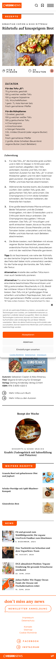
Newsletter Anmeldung (28, 608)
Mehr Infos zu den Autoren (22, 398)
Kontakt (28, 626)
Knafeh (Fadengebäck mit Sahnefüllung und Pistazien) (28, 453)
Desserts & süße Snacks (28, 449)
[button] (52, 305)
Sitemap (28, 629)
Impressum (41, 355)
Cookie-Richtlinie (17, 355)
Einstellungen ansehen (28, 349)
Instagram (31, 647)
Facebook (31, 641)
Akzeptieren (28, 334)
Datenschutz (30, 355)
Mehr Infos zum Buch (20, 393)
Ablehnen (28, 342)
